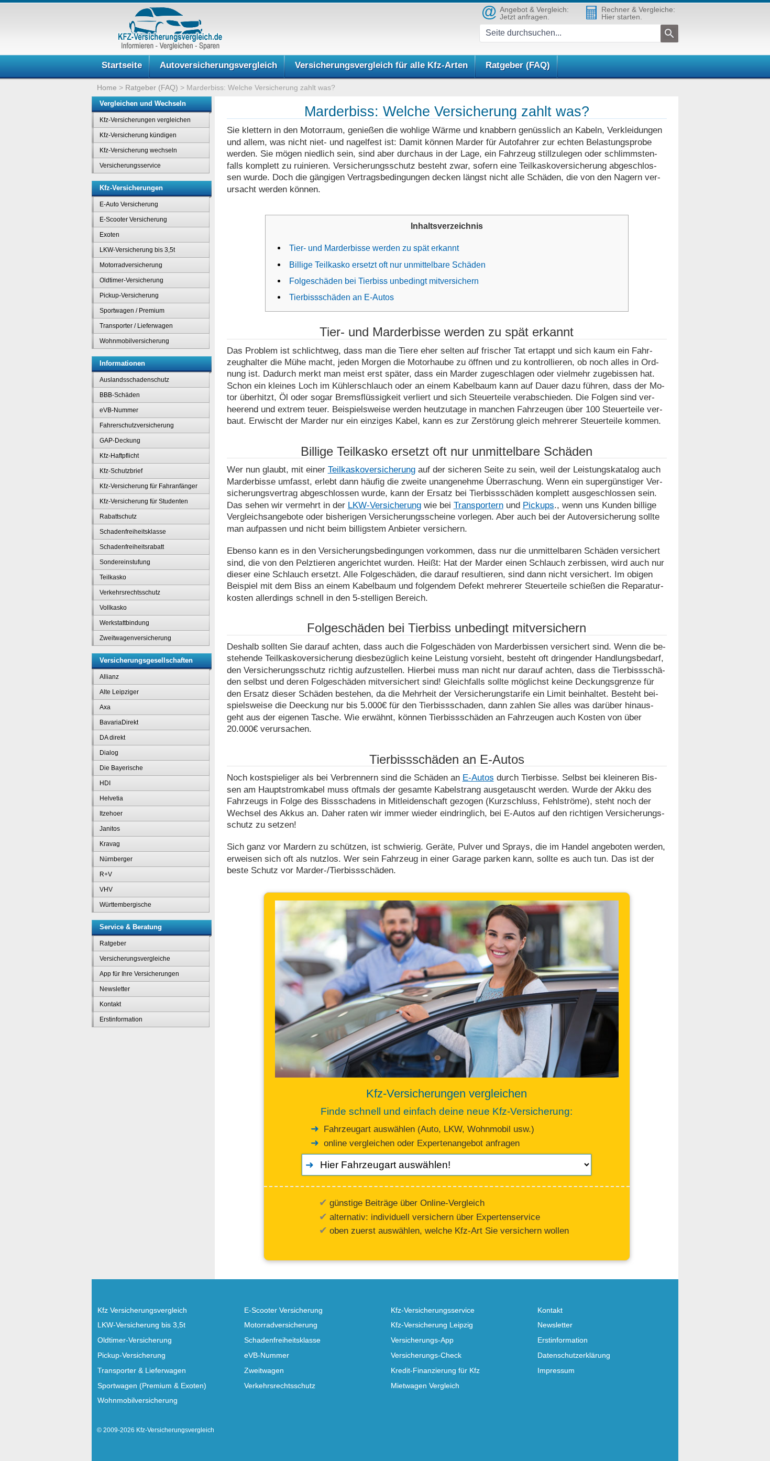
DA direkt (112, 737)
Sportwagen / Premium (132, 310)
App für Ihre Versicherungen (139, 973)
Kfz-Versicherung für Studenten (144, 501)
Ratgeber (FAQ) (518, 65)
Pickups (538, 505)
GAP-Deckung (120, 440)
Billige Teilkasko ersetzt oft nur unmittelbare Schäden (387, 264)
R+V (106, 874)
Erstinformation (121, 1019)
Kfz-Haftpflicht (119, 455)
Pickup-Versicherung (129, 295)
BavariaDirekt (119, 722)
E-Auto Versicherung (129, 204)
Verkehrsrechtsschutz (130, 592)
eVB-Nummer (119, 410)
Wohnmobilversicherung (134, 341)
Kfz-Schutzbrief (121, 471)
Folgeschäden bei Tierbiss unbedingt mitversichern (384, 280)
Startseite (122, 65)
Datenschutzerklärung (573, 1355)
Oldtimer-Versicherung (131, 280)
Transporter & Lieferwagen (141, 1370)
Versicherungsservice (130, 165)
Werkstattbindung (124, 623)
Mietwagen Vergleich (425, 1385)
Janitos (110, 828)
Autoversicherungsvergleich (218, 65)
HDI (105, 783)
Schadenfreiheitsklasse (133, 531)
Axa (105, 707)
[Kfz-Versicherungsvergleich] (170, 28)
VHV (106, 889)
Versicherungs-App (422, 1340)
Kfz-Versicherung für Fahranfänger (148, 486)
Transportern (478, 505)
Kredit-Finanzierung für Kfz (435, 1370)
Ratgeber (113, 943)
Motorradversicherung (131, 265)
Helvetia (111, 798)
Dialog (109, 752)
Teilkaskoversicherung (371, 469)
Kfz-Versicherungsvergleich (175, 1430)
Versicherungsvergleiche (135, 958)
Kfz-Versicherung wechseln (138, 150)
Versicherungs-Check (426, 1355)
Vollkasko (113, 607)
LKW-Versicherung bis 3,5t (137, 250)
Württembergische (125, 904)
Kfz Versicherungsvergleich (142, 1310)
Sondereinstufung (125, 562)
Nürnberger (116, 859)
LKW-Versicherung (384, 505)
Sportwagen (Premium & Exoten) (151, 1385)
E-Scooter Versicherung (133, 219)
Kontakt (110, 1004)
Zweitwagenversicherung (135, 638)
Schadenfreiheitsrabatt (132, 547)
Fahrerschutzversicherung (137, 425)
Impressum (556, 1370)
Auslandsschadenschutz (134, 379)
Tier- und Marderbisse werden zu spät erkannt (374, 247)
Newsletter (115, 989)
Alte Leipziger (119, 692)
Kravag (110, 844)
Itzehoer (111, 813)
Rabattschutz (118, 516)
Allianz (109, 676)
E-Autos (478, 777)
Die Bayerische (121, 768)
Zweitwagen (264, 1370)
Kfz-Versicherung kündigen (138, 135)
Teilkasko (113, 577)
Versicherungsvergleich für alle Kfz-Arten (381, 65)
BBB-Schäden (120, 395)
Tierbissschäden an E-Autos (341, 297)
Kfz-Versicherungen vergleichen (145, 120)
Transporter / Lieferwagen (136, 325)
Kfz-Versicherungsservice (433, 1310)
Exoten (109, 234)
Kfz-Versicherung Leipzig (432, 1325)
